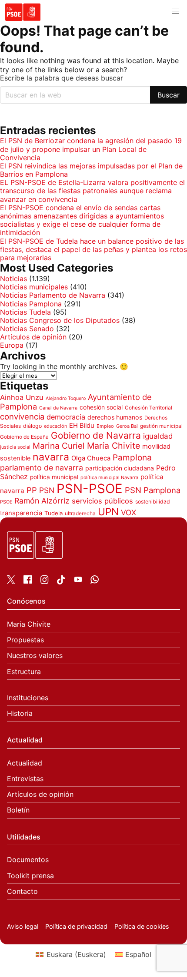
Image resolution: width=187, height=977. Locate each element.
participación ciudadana (119, 468)
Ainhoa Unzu (21, 397)
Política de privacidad (76, 926)
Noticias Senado (27, 328)
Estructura (24, 672)
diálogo (32, 426)
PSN (46, 490)
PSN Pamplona (152, 490)
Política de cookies (141, 926)
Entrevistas (25, 779)
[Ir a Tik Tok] (61, 581)
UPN (108, 511)
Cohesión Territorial (148, 408)
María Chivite (113, 445)
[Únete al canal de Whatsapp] (94, 581)
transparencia (21, 513)
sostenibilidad (152, 501)
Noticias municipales (34, 286)
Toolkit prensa (30, 876)
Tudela (53, 513)
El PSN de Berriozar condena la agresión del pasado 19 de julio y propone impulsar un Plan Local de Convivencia (91, 148)
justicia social (15, 447)
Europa (11, 345)
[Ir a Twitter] (11, 581)
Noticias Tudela (25, 312)
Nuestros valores (35, 655)
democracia (66, 417)
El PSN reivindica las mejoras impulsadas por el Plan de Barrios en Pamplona (91, 169)
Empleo (105, 426)
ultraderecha (80, 513)
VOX (128, 512)
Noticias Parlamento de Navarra (52, 295)
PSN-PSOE (90, 488)
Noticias (13, 278)
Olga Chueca (90, 458)
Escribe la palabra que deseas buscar (61, 78)
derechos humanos (114, 417)
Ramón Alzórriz (42, 500)
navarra (51, 457)
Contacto (22, 891)
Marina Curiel (59, 446)
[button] (175, 11)
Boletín (18, 810)
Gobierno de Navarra (96, 435)
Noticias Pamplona (31, 303)
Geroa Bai (127, 426)
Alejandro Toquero (66, 398)
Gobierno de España (24, 436)
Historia (20, 713)
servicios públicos (102, 501)
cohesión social (101, 407)
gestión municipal (161, 426)
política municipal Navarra (109, 477)
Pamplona (132, 458)
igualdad (158, 436)
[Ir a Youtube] (78, 581)
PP (32, 490)
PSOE (6, 502)
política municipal (54, 476)
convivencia (22, 416)
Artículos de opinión (33, 336)
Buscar (168, 95)
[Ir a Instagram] (44, 581)
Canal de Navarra (58, 408)
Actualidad (24, 763)
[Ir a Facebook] (27, 581)
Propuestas (25, 640)
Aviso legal (22, 926)
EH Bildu (81, 426)
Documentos (28, 860)
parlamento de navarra (41, 467)
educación (55, 426)
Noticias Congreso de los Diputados (60, 320)
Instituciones (27, 698)
